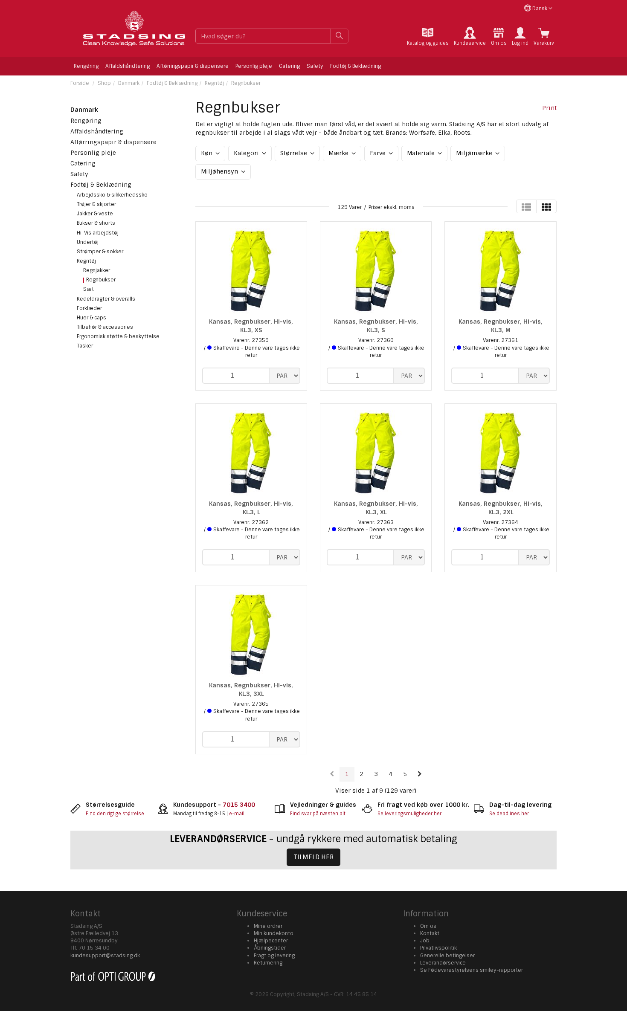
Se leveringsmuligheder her (409, 814)
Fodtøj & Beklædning (355, 66)
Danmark (128, 83)
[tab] (427, 36)
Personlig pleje (253, 66)
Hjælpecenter (271, 940)
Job (425, 940)
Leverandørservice (443, 962)
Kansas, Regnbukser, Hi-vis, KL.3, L (251, 508)
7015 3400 (239, 804)
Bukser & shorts (96, 223)
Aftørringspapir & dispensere (193, 66)
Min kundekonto (273, 933)
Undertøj (88, 242)
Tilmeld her (313, 857)
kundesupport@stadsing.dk (105, 955)
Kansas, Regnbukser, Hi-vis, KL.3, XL (376, 508)
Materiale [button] (421, 153)
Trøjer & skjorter (96, 204)
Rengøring (86, 66)
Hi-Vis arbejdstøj (98, 232)
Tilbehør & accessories (105, 327)
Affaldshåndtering (127, 66)
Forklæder (89, 308)
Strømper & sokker (100, 251)
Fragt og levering (274, 955)
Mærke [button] (339, 153)
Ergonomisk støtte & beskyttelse (118, 336)
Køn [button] (207, 153)
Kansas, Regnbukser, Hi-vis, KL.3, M (501, 326)
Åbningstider (270, 947)
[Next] (419, 774)
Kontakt (429, 933)
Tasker (85, 345)
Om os (428, 926)
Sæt (88, 289)
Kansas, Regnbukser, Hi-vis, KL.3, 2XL (501, 508)
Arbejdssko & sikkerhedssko (112, 194)
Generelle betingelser (447, 955)
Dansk (540, 8)
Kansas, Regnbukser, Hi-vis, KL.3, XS (251, 326)
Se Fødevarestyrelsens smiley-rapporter (471, 970)
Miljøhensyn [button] (220, 171)
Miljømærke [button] (475, 153)
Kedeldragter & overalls (106, 298)
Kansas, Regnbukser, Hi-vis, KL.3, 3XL (251, 689)
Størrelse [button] (294, 153)
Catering (289, 66)
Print (549, 108)
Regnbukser (246, 83)
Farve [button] (378, 153)
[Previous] (332, 774)
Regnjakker (96, 270)
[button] (520, 36)
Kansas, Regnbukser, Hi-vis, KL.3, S (376, 326)
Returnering (268, 962)
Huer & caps (91, 317)
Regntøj (214, 83)
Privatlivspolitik (438, 947)
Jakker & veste (95, 213)
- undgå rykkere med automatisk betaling (313, 839)
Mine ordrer (268, 926)
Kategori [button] (247, 153)
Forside (79, 83)
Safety (315, 66)
